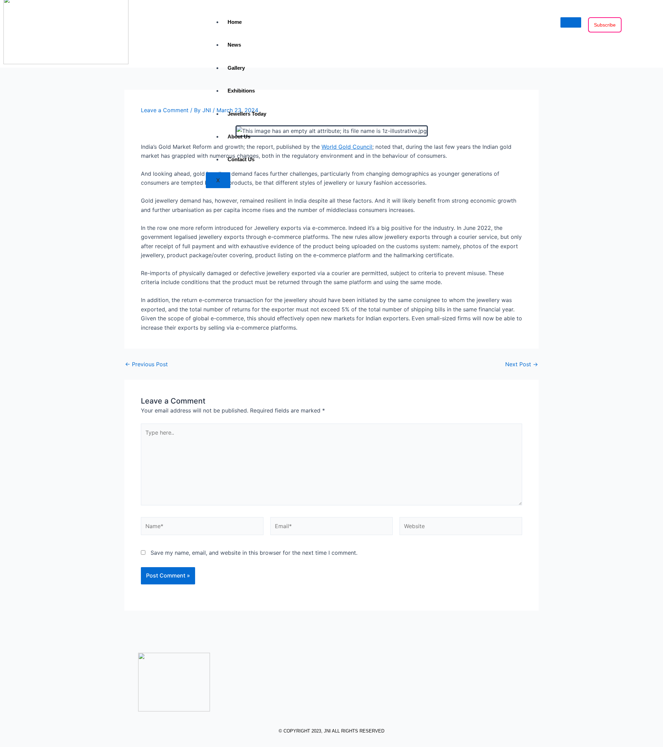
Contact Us (241, 159)
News (234, 45)
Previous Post (146, 364)
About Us (239, 136)
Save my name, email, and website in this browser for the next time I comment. (254, 552)
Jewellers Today (247, 114)
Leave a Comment (165, 110)
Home (235, 22)
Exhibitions (241, 91)
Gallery (236, 68)
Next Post (521, 364)
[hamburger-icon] (570, 22)
